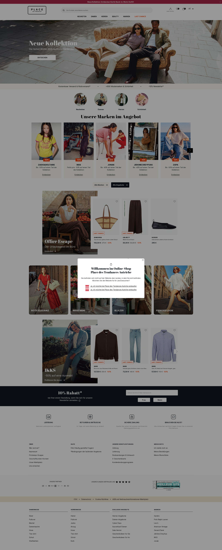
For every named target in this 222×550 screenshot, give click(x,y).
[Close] (143, 260)
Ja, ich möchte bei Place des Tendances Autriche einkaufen (113, 286)
